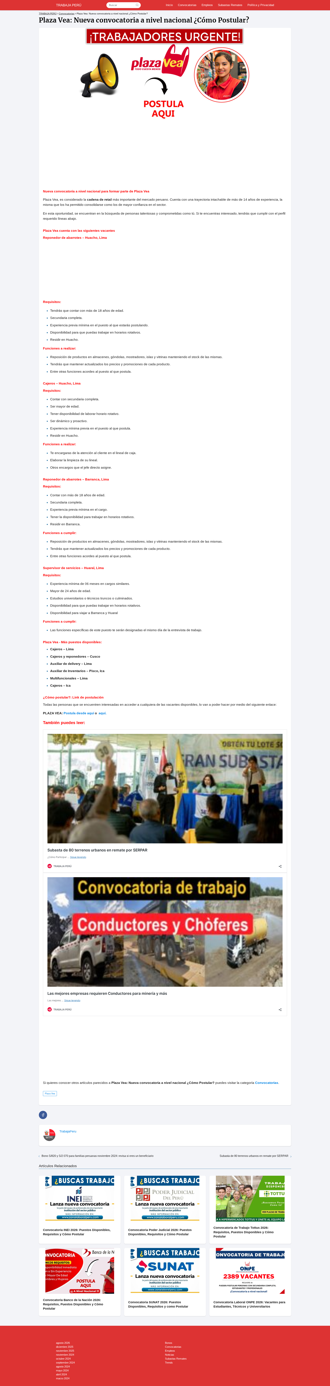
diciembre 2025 (64, 1346)
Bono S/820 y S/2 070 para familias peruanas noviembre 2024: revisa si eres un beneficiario (97, 1155)
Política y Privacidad (261, 5)
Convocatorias (187, 5)
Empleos (207, 5)
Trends (169, 1362)
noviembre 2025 (65, 1350)
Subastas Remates (230, 5)
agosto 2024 (63, 1366)
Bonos (168, 1342)
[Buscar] (137, 5)
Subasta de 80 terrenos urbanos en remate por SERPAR (254, 1155)
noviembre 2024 (65, 1354)
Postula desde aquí (79, 713)
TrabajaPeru (67, 1131)
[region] (165, 152)
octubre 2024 (63, 1358)
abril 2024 (61, 1374)
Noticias (169, 1354)
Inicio (169, 5)
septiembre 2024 (65, 1362)
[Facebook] (43, 1115)
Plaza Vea (50, 1093)
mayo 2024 (62, 1370)
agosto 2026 (63, 1342)
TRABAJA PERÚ (68, 5)
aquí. (102, 713)
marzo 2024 (62, 1378)
